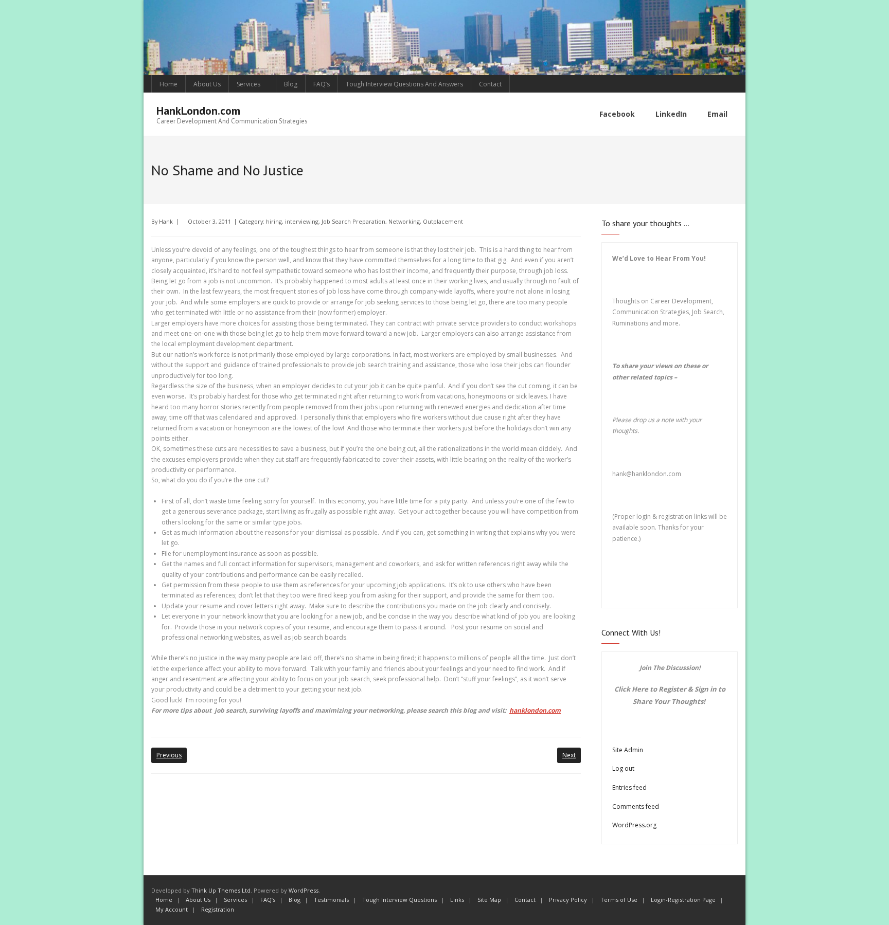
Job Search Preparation (353, 221)
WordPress (303, 890)
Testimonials (331, 899)
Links (457, 899)
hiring (274, 221)
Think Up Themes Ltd (221, 890)
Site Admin (627, 750)
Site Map (489, 899)
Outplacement (443, 221)
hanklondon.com (535, 710)
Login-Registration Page (683, 899)
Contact (490, 84)
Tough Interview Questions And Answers (404, 84)
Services (248, 84)
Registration (217, 909)
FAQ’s (321, 84)
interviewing (301, 221)
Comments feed (635, 806)
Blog (290, 84)
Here (640, 689)
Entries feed (629, 787)
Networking (404, 221)
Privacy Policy (568, 899)
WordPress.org (634, 825)
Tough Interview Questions (399, 899)
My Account (171, 909)
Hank (166, 221)
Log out (623, 768)
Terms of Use (618, 899)
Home (168, 84)
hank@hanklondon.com (646, 473)
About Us (207, 84)
